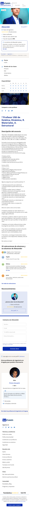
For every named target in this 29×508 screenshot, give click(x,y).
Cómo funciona (6, 454)
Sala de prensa (6, 467)
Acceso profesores (7, 457)
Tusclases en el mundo (8, 465)
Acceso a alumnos (7, 459)
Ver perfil (13, 310)
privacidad (11, 344)
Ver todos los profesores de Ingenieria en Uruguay (14, 411)
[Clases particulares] (5, 5)
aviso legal (5, 344)
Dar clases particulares (8, 474)
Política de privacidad (7, 437)
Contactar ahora (14, 349)
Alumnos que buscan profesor (10, 477)
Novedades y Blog (6, 484)
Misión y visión (6, 462)
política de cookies (21, 501)
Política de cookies (7, 434)
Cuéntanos (22, 356)
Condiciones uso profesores (9, 439)
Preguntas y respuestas (8, 486)
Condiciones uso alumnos (9, 442)
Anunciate (17, 5)
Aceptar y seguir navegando (14, 505)
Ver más (5, 49)
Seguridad (5, 445)
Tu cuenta (23, 5)
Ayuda (4, 452)
